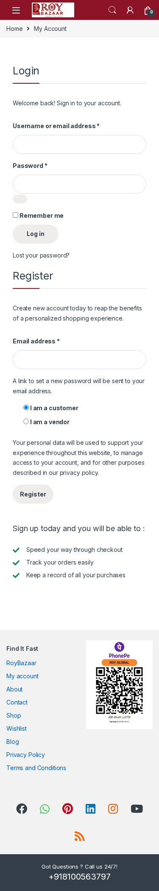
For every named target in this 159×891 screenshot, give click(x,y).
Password (30, 165)
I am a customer (53, 407)
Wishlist (16, 728)
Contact (17, 702)
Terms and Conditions (36, 767)
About (14, 689)
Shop (13, 715)
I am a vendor (49, 421)
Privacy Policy (25, 754)
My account (22, 676)
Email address (36, 341)
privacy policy (79, 472)
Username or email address (56, 125)
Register (33, 494)
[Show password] (20, 199)
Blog (12, 741)
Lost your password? (41, 255)
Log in (36, 233)
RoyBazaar (21, 662)
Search (112, 10)
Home (14, 28)
